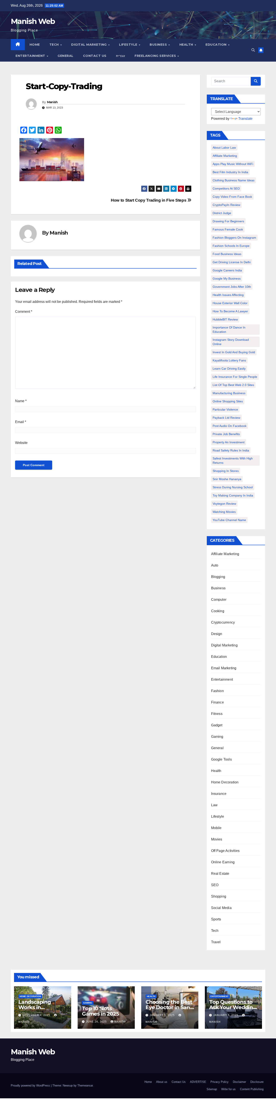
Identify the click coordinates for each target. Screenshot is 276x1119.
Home (35, 45)
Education (216, 45)
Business (159, 45)
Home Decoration (225, 782)
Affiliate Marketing (225, 155)
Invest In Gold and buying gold (234, 352)
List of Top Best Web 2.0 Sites (233, 385)
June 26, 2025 (97, 1021)
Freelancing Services (156, 56)
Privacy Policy (219, 1081)
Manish (52, 102)
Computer (219, 599)
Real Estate (220, 873)
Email (20, 422)
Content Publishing (251, 1089)
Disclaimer (239, 1081)
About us (161, 1081)
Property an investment (229, 442)
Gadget (217, 725)
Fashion (217, 691)
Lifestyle (128, 45)
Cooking (217, 611)
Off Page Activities (225, 851)
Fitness (217, 714)
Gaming (217, 736)
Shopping (218, 896)
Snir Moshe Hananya (227, 479)
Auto (214, 565)
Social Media (221, 908)
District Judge (222, 213)
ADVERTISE (198, 1081)
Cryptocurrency (223, 622)
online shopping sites (228, 401)
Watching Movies (224, 512)
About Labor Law (224, 147)
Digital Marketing (89, 45)
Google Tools (221, 759)
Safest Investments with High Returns (233, 460)
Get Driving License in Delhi (232, 262)
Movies (216, 839)
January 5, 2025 (163, 1015)
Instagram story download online (231, 342)
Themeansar (85, 1085)
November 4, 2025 (36, 1015)
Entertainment (31, 56)
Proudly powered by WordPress (31, 1085)
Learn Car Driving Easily (229, 368)
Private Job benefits (226, 434)
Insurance (219, 793)
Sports (216, 919)
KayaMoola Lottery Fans (229, 360)
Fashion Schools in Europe (231, 245)
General (66, 56)
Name (21, 401)
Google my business (227, 278)
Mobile (216, 828)
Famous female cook (228, 229)
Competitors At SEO (226, 188)
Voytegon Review (224, 503)
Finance (217, 702)
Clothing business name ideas (233, 180)
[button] (253, 50)
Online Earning (223, 862)
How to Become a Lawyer (230, 311)
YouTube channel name (229, 520)
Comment (23, 311)
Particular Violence (225, 409)
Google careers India (227, 270)
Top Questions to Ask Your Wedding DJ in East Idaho (232, 1007)
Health (186, 45)
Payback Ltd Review (226, 417)
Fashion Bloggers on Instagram (234, 237)
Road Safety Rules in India (231, 450)
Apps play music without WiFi (233, 164)
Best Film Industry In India (230, 172)
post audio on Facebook (229, 426)
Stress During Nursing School (233, 487)
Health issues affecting (228, 295)
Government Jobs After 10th (232, 286)
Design (216, 634)
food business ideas (227, 254)
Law (214, 805)
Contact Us (95, 56)
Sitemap (212, 1089)
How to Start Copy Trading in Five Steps (149, 200)
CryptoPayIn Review (226, 205)
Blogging (218, 577)
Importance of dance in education (229, 329)
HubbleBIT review (225, 319)
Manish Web (33, 21)
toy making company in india (233, 495)
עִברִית (120, 56)
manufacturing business (229, 393)
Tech (54, 45)
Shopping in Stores (226, 471)
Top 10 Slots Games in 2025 (100, 1011)
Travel (216, 942)
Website (21, 443)
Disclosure (256, 1081)
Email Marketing (224, 668)
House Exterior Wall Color (230, 303)
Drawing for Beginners (228, 221)
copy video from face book (232, 196)
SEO (215, 885)
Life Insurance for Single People (235, 376)
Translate (245, 118)
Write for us (228, 1089)
